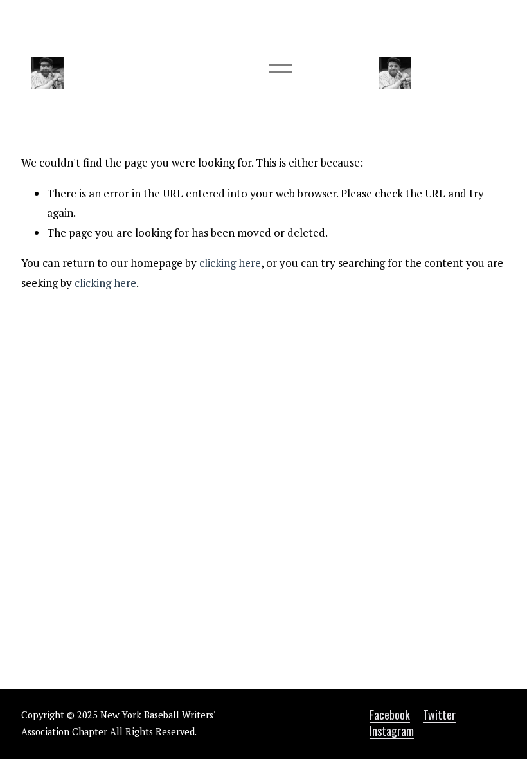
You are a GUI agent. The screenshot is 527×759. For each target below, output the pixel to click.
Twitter (439, 715)
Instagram (392, 731)
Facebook (390, 715)
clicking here (230, 262)
